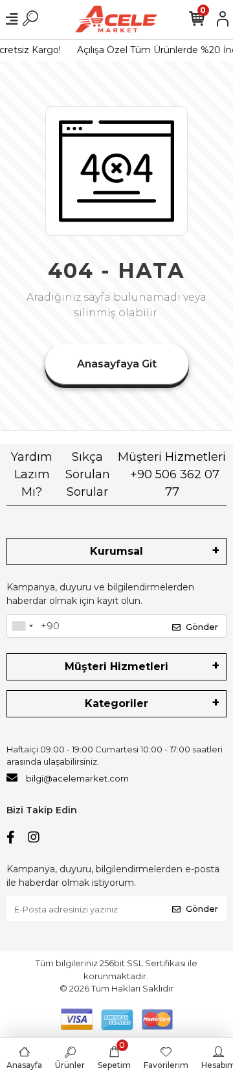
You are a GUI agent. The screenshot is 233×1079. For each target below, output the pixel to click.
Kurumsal (116, 551)
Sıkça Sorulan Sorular (87, 474)
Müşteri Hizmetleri (172, 474)
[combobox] (22, 626)
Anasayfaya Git (117, 364)
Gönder (202, 626)
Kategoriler (116, 703)
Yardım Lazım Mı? (31, 474)
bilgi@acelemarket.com (77, 778)
